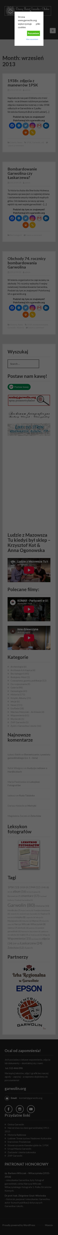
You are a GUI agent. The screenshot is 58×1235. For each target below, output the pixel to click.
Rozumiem (33, 33)
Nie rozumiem (32, 39)
